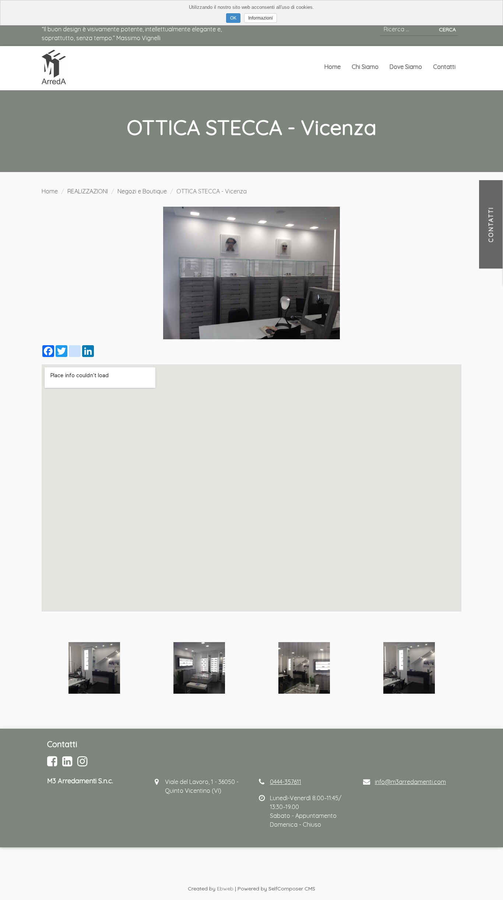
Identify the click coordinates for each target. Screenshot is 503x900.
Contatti (444, 66)
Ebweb (225, 888)
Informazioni (260, 18)
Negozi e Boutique (142, 191)
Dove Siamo (406, 66)
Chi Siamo (365, 66)
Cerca (447, 29)
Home (332, 66)
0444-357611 (285, 781)
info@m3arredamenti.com (410, 781)
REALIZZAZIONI (87, 191)
